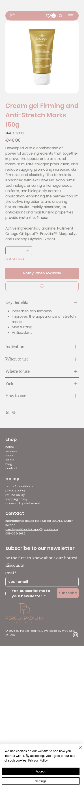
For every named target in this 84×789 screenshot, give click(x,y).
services (11, 451)
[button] (53, 15)
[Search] (59, 16)
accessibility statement (22, 503)
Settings (40, 781)
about (10, 460)
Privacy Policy (38, 760)
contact (11, 468)
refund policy (15, 495)
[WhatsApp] (7, 412)
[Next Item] (72, 57)
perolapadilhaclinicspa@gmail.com (31, 529)
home (9, 447)
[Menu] (71, 16)
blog (8, 464)
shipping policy (16, 499)
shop (9, 455)
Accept (40, 771)
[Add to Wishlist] (42, 286)
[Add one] (27, 250)
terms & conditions (19, 486)
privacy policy (15, 490)
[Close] (77, 750)
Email (10, 573)
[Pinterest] (14, 412)
